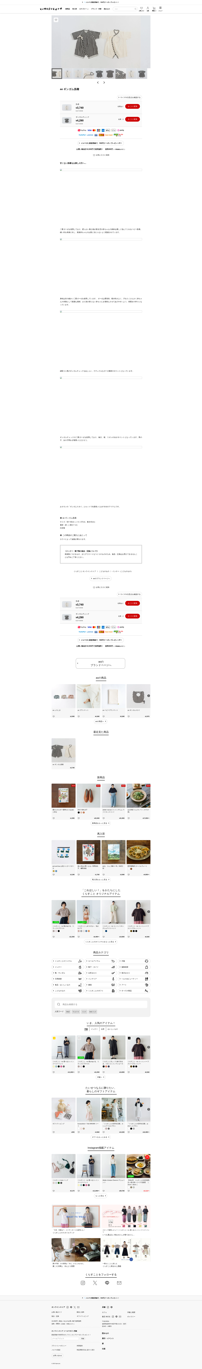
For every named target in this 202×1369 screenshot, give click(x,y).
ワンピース (76, 1011)
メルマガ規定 (56, 1350)
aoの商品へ (99, 721)
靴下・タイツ (93, 967)
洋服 (123, 961)
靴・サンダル (60, 973)
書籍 (90, 985)
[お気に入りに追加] (56, 19)
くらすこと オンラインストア (85, 571)
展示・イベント (108, 1338)
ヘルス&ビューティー (130, 979)
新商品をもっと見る (99, 823)
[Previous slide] (53, 695)
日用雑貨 (58, 979)
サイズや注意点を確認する (130, 97)
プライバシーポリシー (59, 1346)
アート (124, 985)
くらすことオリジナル (63, 961)
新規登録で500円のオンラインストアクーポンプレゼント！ (71, 1335)
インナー (58, 967)
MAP (124, 1324)
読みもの (105, 1333)
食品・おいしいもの (62, 985)
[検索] (135, 9)
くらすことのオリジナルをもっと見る (99, 942)
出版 (103, 1349)
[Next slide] (148, 695)
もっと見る (99, 1196)
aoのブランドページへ (101, 578)
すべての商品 (127, 991)
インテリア (92, 979)
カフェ (104, 1312)
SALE (68, 1011)
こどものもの (104, 571)
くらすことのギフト (95, 991)
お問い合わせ (57, 1355)
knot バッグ (93, 1011)
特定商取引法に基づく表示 (85, 1350)
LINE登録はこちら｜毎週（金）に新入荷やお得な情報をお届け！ (101, 2)
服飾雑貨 (125, 967)
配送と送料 (80, 1312)
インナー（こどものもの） (122, 571)
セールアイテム (94, 961)
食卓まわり (126, 973)
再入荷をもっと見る (99, 879)
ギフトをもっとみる (99, 1137)
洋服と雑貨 (131, 1312)
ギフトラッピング (83, 1316)
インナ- (84, 1011)
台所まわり (92, 973)
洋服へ (99, 1077)
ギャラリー (131, 1316)
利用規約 (80, 1346)
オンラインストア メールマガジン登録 (64, 1331)
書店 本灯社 (106, 1316)
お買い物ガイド (57, 1312)
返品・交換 (55, 1316)
